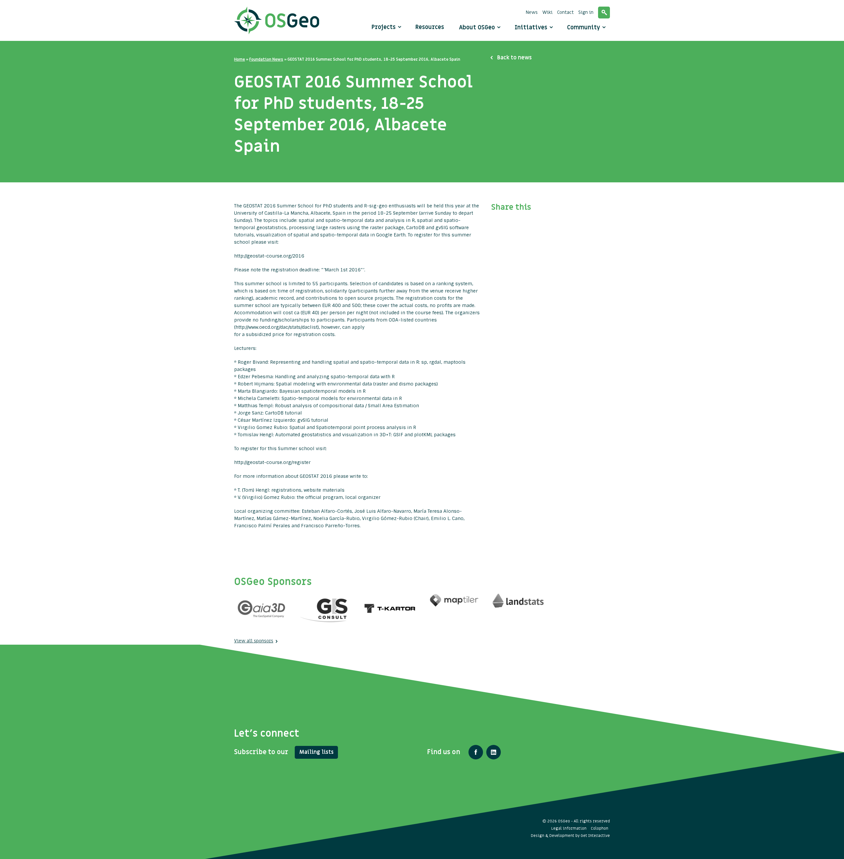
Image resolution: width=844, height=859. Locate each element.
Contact (565, 12)
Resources (429, 27)
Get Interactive (595, 835)
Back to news (514, 57)
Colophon (599, 828)
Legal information (569, 828)
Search (604, 12)
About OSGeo (478, 27)
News (532, 12)
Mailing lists (316, 752)
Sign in (585, 12)
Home (239, 59)
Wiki (547, 12)
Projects (384, 27)
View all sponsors (253, 641)
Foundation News (266, 59)
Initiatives (532, 27)
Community (584, 27)
